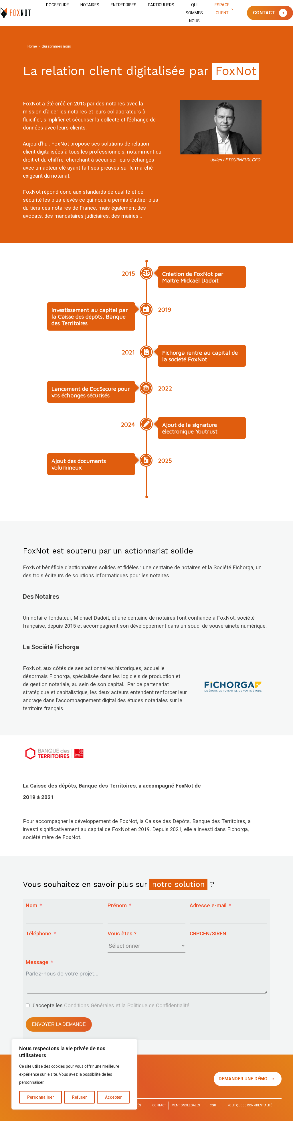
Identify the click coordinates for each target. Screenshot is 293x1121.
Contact (264, 12)
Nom (31, 905)
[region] (74, 1074)
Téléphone (38, 933)
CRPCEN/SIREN (208, 933)
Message (37, 962)
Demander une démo (244, 1078)
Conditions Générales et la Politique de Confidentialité (126, 1005)
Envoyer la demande (59, 1024)
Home (32, 46)
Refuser (79, 1097)
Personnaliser (40, 1097)
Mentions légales (186, 1105)
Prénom (117, 905)
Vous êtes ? (122, 933)
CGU (213, 1105)
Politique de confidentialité (249, 1105)
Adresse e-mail (208, 905)
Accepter (113, 1097)
